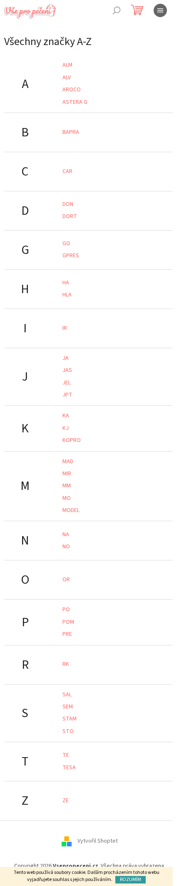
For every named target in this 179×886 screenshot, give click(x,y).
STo (68, 731)
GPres (70, 255)
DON (67, 204)
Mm (66, 486)
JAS (67, 370)
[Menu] (160, 10)
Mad (67, 461)
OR (66, 579)
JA (65, 358)
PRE (67, 634)
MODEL (71, 510)
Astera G (74, 102)
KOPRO (71, 440)
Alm (67, 65)
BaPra (70, 132)
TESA (69, 767)
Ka (65, 416)
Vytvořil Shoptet (97, 841)
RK (65, 664)
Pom (68, 622)
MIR (66, 473)
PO (66, 609)
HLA (67, 295)
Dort (69, 216)
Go (66, 243)
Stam (69, 719)
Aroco (71, 89)
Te (65, 755)
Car (67, 171)
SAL (67, 694)
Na (65, 534)
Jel (66, 383)
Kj (65, 428)
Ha (65, 283)
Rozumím (130, 879)
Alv (66, 77)
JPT (67, 395)
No (66, 546)
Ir (64, 328)
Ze (65, 800)
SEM (67, 707)
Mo (66, 498)
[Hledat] (116, 10)
